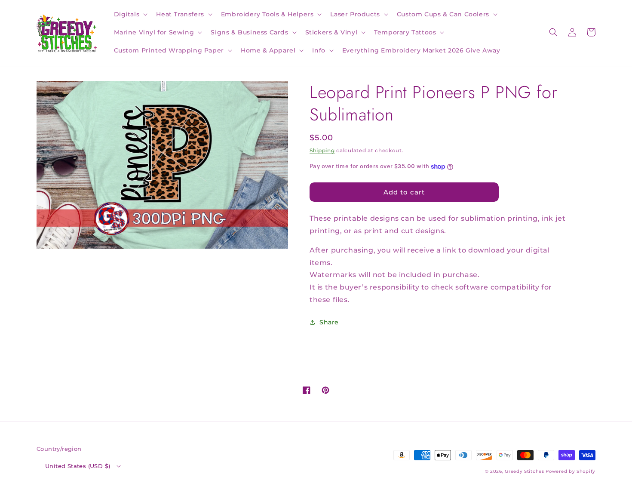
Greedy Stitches (524, 471)
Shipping (322, 150)
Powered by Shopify (570, 471)
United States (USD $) (77, 465)
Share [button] (329, 322)
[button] (130, 14)
